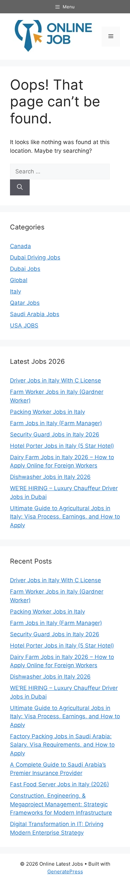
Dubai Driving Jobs (35, 257)
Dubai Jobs (25, 268)
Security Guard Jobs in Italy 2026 (54, 434)
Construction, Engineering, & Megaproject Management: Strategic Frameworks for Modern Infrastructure (61, 804)
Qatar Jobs (25, 302)
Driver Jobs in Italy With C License (55, 380)
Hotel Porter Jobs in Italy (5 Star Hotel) (62, 446)
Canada (20, 246)
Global (18, 280)
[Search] (20, 187)
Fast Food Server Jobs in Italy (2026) (59, 784)
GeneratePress (65, 871)
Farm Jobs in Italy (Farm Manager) (56, 423)
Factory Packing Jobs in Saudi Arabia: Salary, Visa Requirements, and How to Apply (62, 745)
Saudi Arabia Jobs (34, 314)
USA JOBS (24, 325)
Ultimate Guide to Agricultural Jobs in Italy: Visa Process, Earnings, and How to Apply (65, 517)
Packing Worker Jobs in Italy (47, 411)
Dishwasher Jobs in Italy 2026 (50, 477)
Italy (15, 291)
